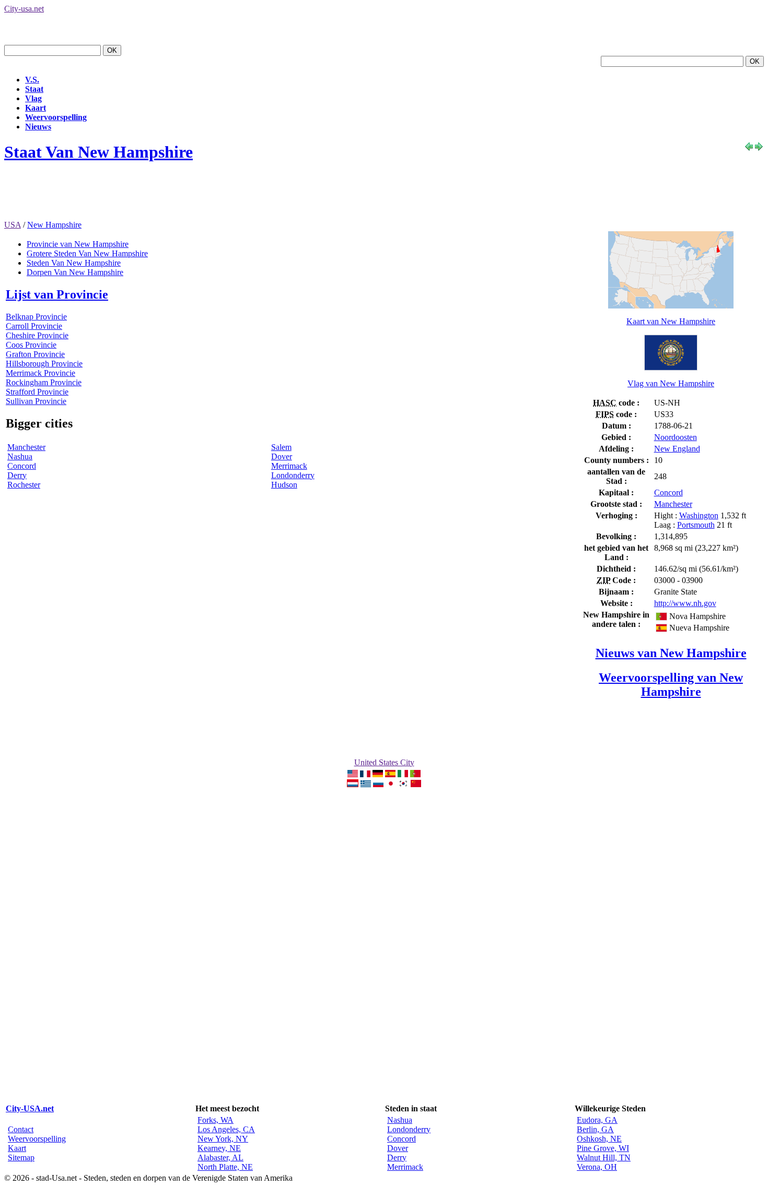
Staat (34, 89)
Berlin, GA (595, 1129)
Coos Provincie (31, 344)
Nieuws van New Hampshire (671, 653)
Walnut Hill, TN (604, 1157)
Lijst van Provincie (57, 294)
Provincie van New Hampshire (78, 244)
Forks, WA (215, 1119)
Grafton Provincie (35, 354)
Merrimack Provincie (40, 373)
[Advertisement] (194, 196)
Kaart (35, 107)
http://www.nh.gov (685, 603)
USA (12, 224)
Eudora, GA (597, 1119)
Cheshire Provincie (37, 335)
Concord (21, 465)
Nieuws (38, 126)
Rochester (23, 484)
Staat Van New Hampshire (98, 152)
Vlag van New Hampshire (670, 383)
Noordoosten (675, 437)
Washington (698, 515)
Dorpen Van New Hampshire (75, 272)
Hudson (284, 484)
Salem (281, 447)
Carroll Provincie (34, 326)
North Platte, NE (225, 1166)
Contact (20, 1129)
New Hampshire (54, 224)
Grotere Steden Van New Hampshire (87, 253)
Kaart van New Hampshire (670, 321)
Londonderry (293, 475)
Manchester (26, 447)
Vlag (33, 98)
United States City (384, 762)
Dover (281, 456)
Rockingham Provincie (44, 382)
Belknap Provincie (36, 316)
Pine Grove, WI (603, 1148)
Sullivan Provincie (36, 401)
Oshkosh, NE (599, 1138)
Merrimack (289, 465)
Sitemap (21, 1157)
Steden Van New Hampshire (74, 262)
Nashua (19, 456)
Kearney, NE (219, 1148)
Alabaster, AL (220, 1157)
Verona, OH (597, 1166)
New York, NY (222, 1138)
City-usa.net (24, 8)
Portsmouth (696, 524)
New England (677, 448)
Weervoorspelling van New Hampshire (671, 684)
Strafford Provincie (37, 391)
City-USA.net (30, 1108)
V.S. (32, 79)
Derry (17, 475)
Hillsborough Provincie (44, 363)
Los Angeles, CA (226, 1129)
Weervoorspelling (56, 117)
